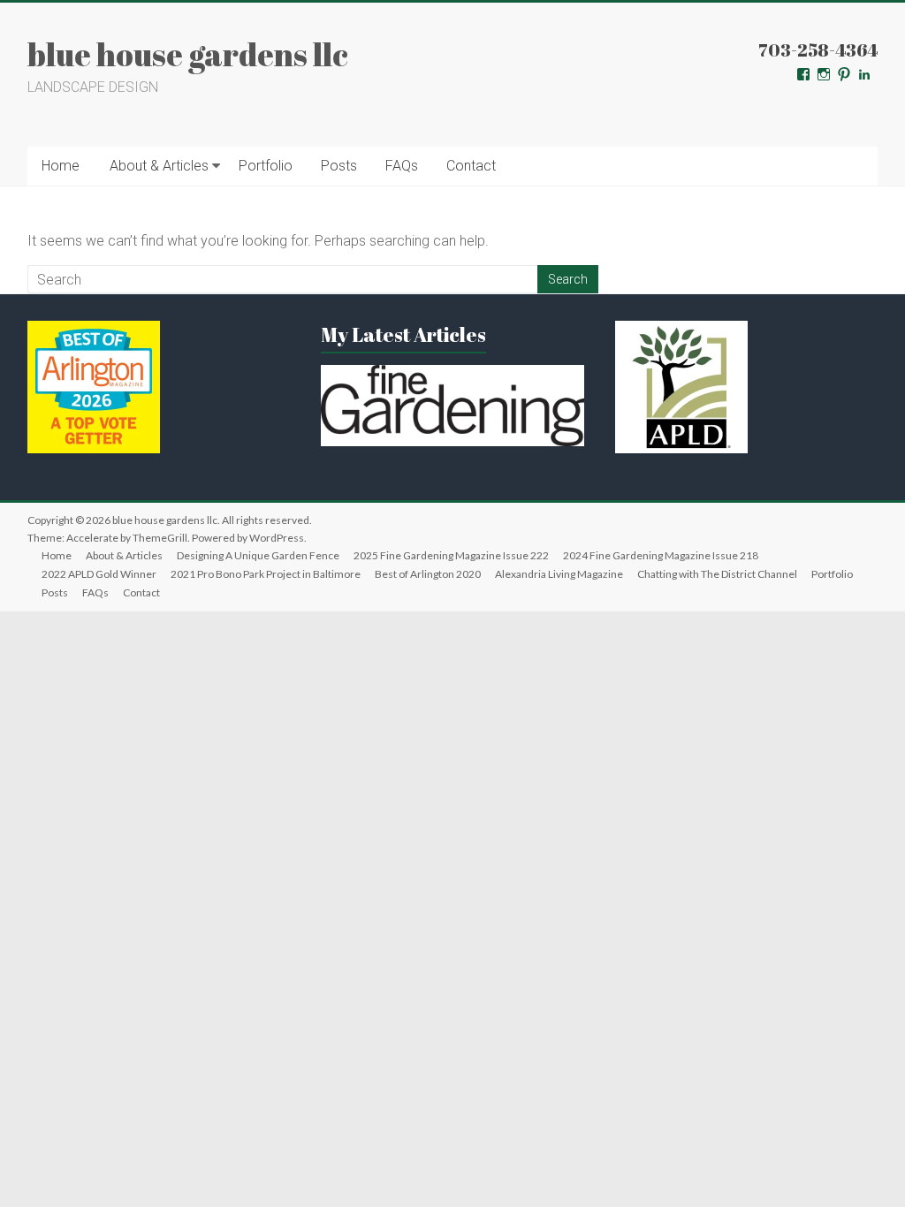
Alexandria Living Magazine (559, 574)
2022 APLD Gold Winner (99, 574)
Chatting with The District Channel (717, 574)
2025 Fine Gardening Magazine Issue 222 (451, 555)
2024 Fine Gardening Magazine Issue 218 (660, 555)
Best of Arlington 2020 (428, 574)
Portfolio (266, 165)
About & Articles (159, 165)
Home (61, 165)
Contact (471, 165)
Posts (339, 165)
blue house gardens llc (187, 54)
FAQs (401, 165)
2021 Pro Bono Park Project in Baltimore (266, 574)
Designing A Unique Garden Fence (258, 555)
